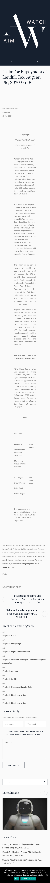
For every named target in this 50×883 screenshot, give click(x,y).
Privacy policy (28, 878)
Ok (16, 878)
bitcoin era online (18, 695)
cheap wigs (16, 643)
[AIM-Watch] (25, 31)
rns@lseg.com (28, 563)
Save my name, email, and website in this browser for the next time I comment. (25, 733)
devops (14, 671)
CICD (13, 635)
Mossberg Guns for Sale (21, 687)
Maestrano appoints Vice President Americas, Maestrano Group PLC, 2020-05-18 (28, 599)
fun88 (14, 679)
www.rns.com (8, 567)
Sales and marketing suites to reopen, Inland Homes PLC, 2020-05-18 (22, 614)
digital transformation (20, 651)
